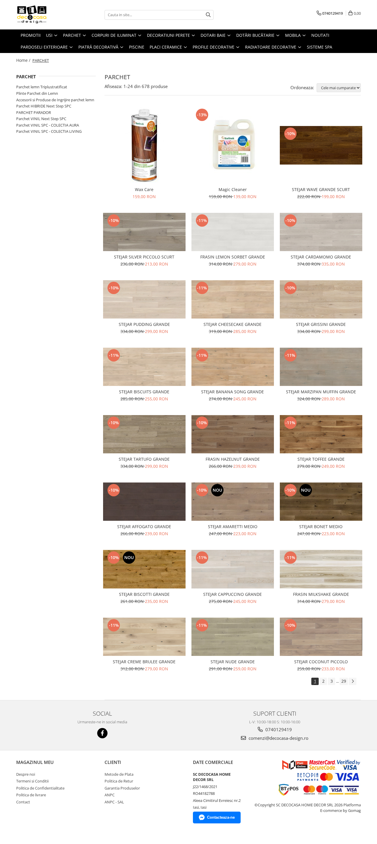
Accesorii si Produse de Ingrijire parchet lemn (55, 99)
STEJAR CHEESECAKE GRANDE (233, 324)
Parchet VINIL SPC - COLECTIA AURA (47, 125)
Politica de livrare (31, 794)
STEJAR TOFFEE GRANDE (321, 459)
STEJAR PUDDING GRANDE (144, 324)
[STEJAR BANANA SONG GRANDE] (232, 367)
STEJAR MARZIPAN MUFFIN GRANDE (321, 391)
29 (343, 681)
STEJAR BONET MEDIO (321, 526)
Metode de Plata (119, 774)
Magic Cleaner (233, 189)
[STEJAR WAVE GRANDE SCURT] (321, 145)
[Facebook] (102, 733)
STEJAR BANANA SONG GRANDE (232, 391)
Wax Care (144, 189)
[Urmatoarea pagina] (352, 681)
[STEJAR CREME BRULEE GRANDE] (144, 637)
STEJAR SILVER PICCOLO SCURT (144, 257)
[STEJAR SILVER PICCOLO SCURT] (144, 232)
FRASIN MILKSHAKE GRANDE (321, 594)
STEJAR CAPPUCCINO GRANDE (232, 594)
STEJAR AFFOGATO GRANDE (144, 526)
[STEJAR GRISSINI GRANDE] (321, 299)
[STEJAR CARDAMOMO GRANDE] (321, 232)
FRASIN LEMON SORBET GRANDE (232, 257)
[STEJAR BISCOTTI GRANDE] (144, 569)
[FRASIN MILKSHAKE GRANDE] (321, 569)
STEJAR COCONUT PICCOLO (321, 661)
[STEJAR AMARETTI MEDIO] (232, 501)
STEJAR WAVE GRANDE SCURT (321, 189)
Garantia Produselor (122, 788)
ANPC (110, 794)
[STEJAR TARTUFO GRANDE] (144, 434)
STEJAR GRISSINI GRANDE (321, 324)
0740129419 (278, 729)
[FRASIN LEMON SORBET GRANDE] (232, 232)
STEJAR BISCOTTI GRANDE (144, 594)
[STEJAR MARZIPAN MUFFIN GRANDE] (321, 367)
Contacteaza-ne (221, 817)
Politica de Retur (119, 781)
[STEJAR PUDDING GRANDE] (144, 299)
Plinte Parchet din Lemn (37, 93)
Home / (24, 60)
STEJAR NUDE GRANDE (233, 661)
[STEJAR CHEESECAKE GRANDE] (232, 299)
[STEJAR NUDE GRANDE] (232, 637)
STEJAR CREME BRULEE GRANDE (144, 661)
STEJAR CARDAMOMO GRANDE (321, 257)
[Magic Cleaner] (232, 145)
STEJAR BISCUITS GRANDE (144, 391)
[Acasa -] (45, 14)
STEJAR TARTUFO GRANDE (144, 459)
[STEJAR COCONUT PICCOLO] (321, 637)
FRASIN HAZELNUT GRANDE (233, 459)
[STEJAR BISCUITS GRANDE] (144, 367)
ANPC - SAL (114, 802)
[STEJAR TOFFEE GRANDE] (321, 434)
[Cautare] (208, 15)
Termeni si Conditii (32, 781)
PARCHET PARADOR (33, 112)
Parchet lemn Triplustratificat (41, 86)
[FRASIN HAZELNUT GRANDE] (232, 434)
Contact (23, 802)
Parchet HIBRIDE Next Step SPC (43, 106)
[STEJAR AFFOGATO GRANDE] (144, 501)
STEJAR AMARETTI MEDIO (232, 526)
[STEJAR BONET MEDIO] (321, 501)
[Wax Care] (144, 145)
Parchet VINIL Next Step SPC (41, 118)
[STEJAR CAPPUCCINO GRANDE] (232, 569)
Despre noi (25, 774)
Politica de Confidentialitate (40, 788)
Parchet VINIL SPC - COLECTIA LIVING (49, 131)
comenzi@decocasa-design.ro (277, 738)
